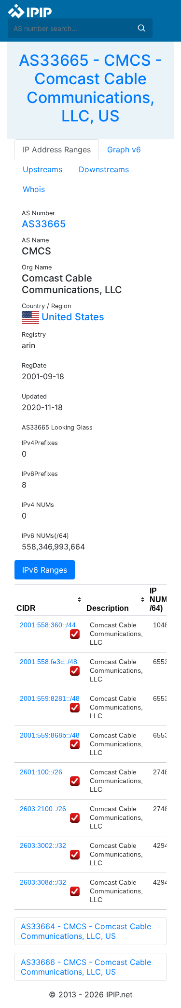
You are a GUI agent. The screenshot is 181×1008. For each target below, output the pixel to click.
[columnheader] (49, 599)
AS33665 (44, 224)
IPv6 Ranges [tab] (44, 570)
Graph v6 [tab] (124, 149)
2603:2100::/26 (43, 809)
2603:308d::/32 (43, 882)
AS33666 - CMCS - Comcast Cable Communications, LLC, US (86, 967)
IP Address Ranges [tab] (57, 149)
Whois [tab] (34, 189)
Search (141, 28)
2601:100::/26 (41, 772)
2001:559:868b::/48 (50, 735)
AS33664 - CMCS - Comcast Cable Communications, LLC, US (86, 931)
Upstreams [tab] (42, 169)
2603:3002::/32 (43, 845)
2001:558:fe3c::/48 (48, 662)
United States (71, 317)
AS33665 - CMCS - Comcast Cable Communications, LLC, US (90, 88)
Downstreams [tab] (104, 169)
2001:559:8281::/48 (50, 698)
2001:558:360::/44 (48, 625)
